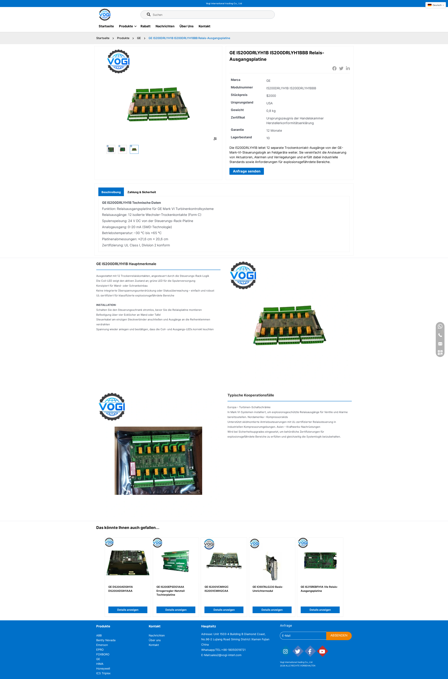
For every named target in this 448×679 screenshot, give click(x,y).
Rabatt (145, 26)
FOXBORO (102, 654)
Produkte (126, 26)
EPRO (100, 649)
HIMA (99, 664)
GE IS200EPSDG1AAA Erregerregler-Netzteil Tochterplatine (170, 590)
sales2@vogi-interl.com (225, 655)
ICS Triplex (103, 673)
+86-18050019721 (233, 650)
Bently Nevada (105, 640)
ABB (99, 635)
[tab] (111, 191)
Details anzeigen (127, 609)
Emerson (102, 645)
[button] (246, 171)
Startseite (106, 26)
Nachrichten (165, 26)
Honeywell (103, 668)
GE (139, 38)
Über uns (187, 26)
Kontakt (204, 26)
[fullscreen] (215, 138)
